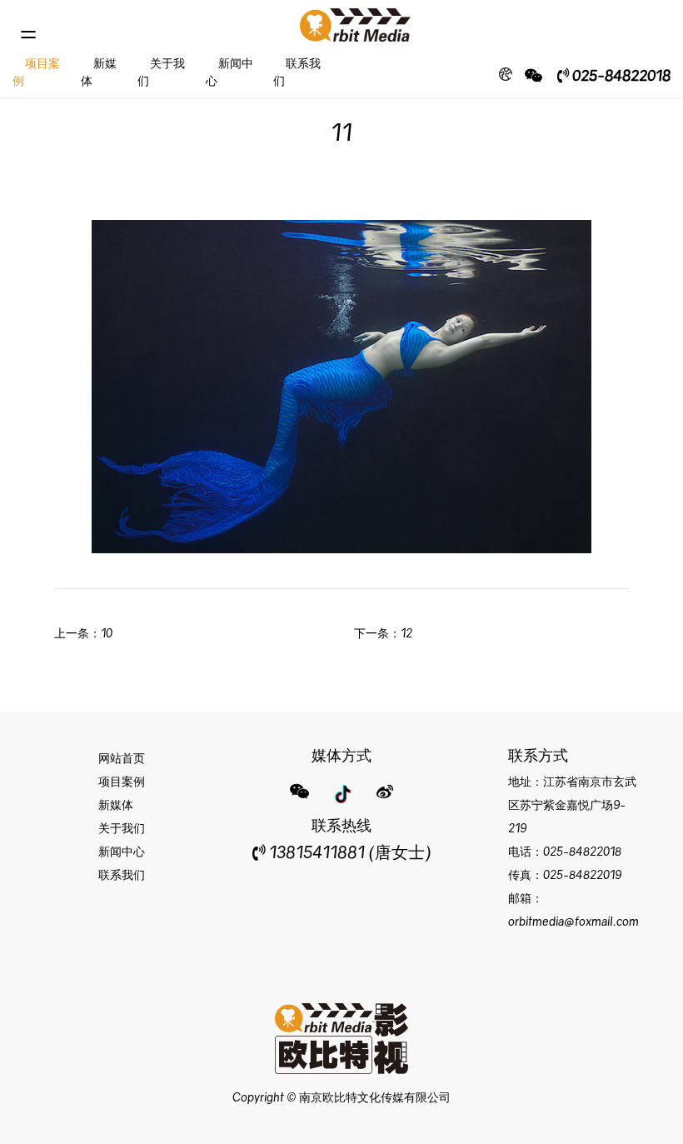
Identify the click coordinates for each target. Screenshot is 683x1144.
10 (106, 633)
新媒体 (115, 804)
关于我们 (121, 828)
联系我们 (121, 874)
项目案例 (121, 781)
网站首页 (121, 758)
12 (406, 633)
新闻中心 (121, 851)
